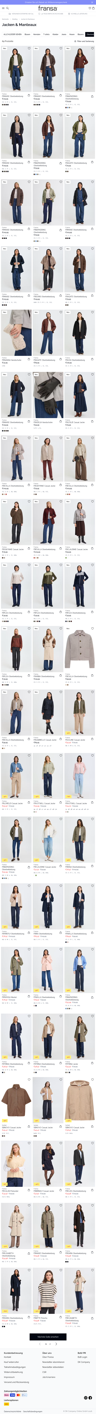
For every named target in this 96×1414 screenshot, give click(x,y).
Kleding (14, 19)
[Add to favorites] (29, 48)
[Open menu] (2, 8)
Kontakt (7, 1357)
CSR (44, 1372)
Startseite (5, 19)
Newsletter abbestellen (53, 1367)
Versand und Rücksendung (16, 1382)
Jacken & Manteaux (28, 19)
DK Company (84, 1362)
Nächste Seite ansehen (48, 1337)
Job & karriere (48, 1377)
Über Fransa (48, 1357)
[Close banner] (92, 2)
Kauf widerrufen (11, 1362)
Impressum (9, 1377)
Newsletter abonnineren (53, 1362)
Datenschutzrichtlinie (12, 1411)
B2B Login (82, 1357)
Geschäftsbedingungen (32, 1411)
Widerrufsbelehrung (13, 1372)
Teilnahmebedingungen (15, 1367)
